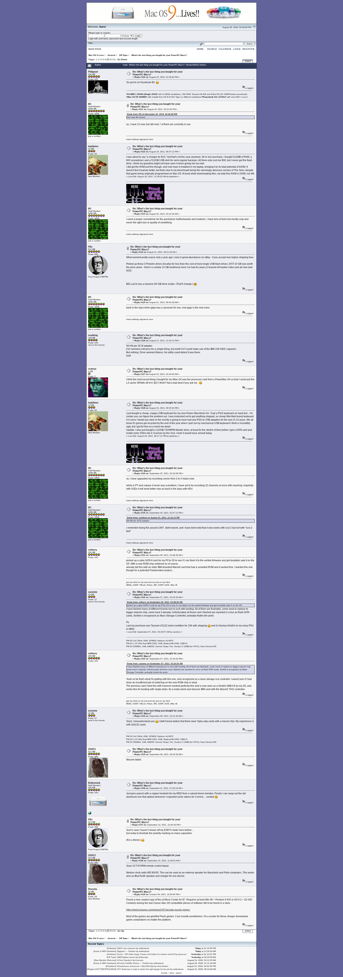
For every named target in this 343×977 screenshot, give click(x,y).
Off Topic (111, 957)
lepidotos (93, 146)
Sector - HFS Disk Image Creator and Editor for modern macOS (146, 954)
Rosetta (92, 889)
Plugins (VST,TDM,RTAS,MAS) (102, 969)
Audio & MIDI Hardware (105, 951)
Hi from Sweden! (124, 960)
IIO (89, 104)
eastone (92, 592)
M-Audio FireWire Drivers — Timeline (133, 963)
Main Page (95, 49)
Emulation (111, 966)
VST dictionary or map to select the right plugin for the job (143, 969)
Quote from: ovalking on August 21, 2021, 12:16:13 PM (153, 517)
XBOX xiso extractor (126, 948)
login (97, 33)
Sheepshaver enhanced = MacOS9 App (135, 966)
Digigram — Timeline (126, 951)
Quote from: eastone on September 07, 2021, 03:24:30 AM (155, 663)
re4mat (92, 368)
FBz (90, 246)
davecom (182, 954)
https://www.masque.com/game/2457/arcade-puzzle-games (158, 909)
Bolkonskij (94, 783)
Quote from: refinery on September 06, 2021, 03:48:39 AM (154, 602)
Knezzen (139, 960)
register (106, 33)
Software (111, 948)
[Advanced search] (201, 44)
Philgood (93, 71)
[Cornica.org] (89, 814)
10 (114, 59)
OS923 (92, 749)
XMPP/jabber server (126, 957)
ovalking (93, 335)
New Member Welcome (105, 960)
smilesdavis (144, 948)
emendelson (162, 966)
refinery (92, 549)
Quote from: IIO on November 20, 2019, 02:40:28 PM (152, 114)
